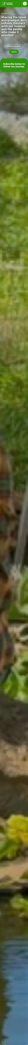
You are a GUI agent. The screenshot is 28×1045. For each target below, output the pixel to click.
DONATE (14, 52)
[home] (8, 3)
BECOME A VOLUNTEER (14, 46)
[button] (25, 3)
